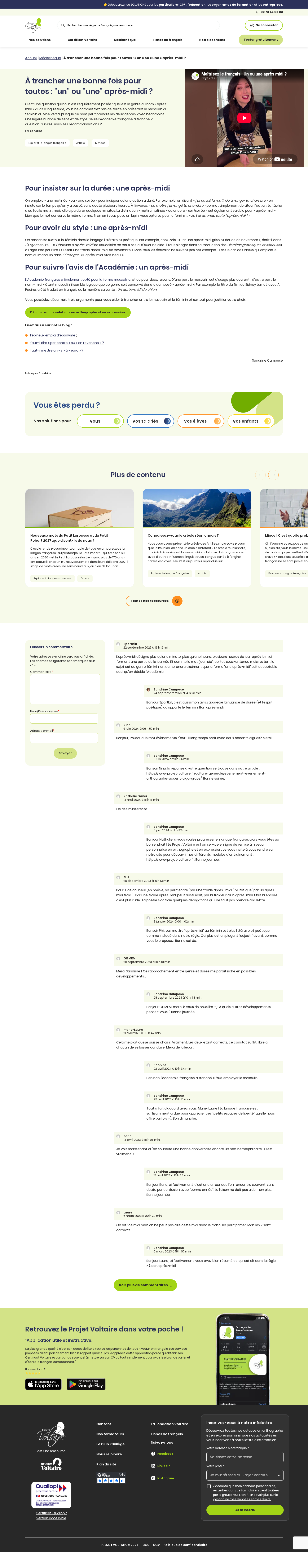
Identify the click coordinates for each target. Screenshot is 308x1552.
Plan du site (106, 1464)
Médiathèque (125, 40)
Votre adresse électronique (227, 1448)
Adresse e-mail (42, 731)
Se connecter (267, 25)
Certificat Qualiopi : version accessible (51, 1516)
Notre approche (212, 40)
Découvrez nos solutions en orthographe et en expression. (78, 312)
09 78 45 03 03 (271, 12)
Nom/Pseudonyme (44, 711)
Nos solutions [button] (39, 40)
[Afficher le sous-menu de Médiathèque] (141, 39)
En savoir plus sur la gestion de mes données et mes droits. (245, 1497)
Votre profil (215, 1466)
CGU (145, 1545)
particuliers (168, 5)
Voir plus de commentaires (143, 1285)
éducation (197, 5)
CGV (156, 1545)
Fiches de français (167, 40)
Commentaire (41, 672)
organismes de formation (233, 5)
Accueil (31, 58)
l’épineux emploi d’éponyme (52, 335)
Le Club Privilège (110, 1444)
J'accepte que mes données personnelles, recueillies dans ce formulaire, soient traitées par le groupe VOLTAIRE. (248, 1492)
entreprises (272, 5)
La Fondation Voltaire (169, 1424)
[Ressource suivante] (273, 475)
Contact (103, 1424)
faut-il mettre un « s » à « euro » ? (56, 350)
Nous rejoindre (109, 1454)
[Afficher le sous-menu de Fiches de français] (188, 39)
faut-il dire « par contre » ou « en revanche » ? (67, 342)
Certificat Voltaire (82, 40)
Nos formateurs (110, 1434)
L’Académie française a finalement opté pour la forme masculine (78, 279)
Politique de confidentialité (185, 1545)
